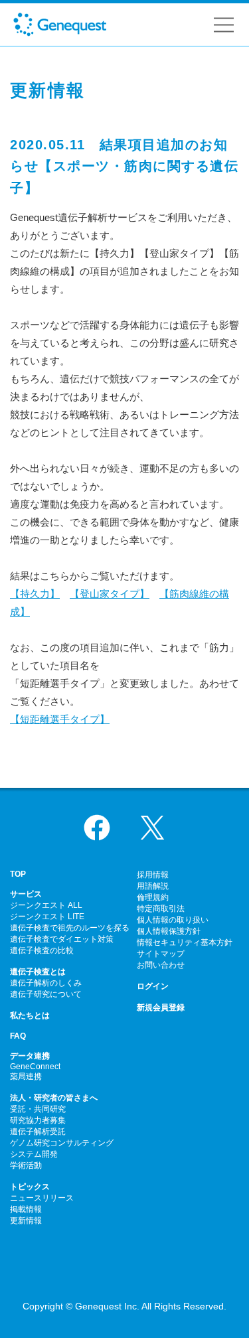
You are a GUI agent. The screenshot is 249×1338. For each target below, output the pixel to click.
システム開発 (34, 1154)
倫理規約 (153, 897)
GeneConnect (35, 1066)
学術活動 (26, 1165)
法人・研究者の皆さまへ (54, 1097)
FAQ (18, 1036)
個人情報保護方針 (169, 931)
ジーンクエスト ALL (46, 905)
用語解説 (153, 886)
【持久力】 (35, 593)
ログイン (153, 986)
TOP (18, 874)
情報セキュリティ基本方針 (184, 942)
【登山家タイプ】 (109, 593)
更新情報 (26, 1220)
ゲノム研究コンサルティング (62, 1143)
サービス (26, 894)
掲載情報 (26, 1209)
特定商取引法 (161, 908)
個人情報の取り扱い (172, 920)
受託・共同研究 (38, 1109)
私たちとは (30, 1015)
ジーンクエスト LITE (47, 916)
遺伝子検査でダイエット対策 (62, 939)
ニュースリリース (42, 1198)
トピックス (30, 1186)
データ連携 (30, 1056)
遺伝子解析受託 (38, 1131)
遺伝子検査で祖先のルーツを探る (69, 927)
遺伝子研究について (46, 994)
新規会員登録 (161, 1007)
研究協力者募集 (38, 1120)
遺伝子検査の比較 (42, 950)
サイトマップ (161, 953)
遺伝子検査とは (38, 971)
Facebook (97, 827)
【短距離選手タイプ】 (60, 719)
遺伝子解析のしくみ (46, 983)
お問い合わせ (161, 965)
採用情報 (153, 874)
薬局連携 (26, 1076)
